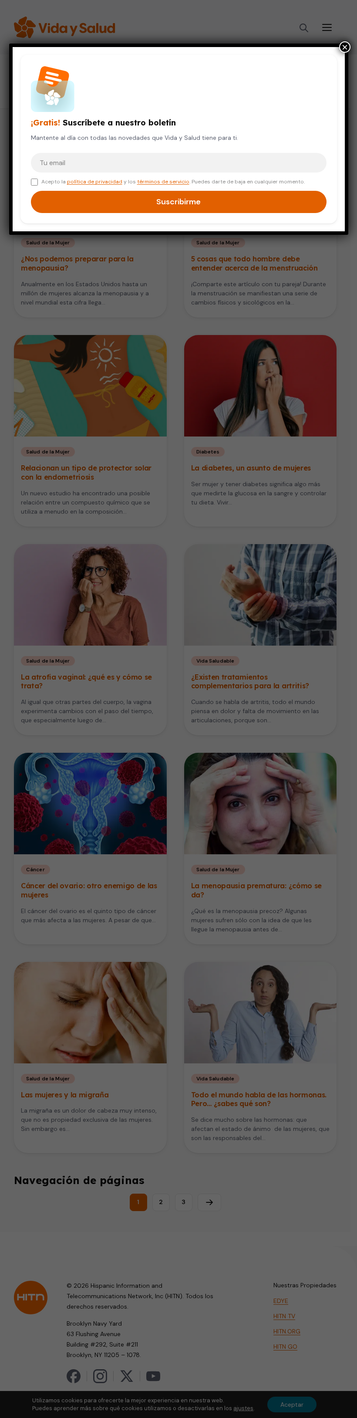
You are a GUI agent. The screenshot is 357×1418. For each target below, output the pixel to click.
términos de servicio (163, 181)
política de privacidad (94, 181)
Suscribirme (178, 201)
